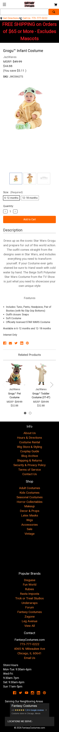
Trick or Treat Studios (29, 598)
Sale (29, 529)
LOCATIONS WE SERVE (20, 721)
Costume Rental (29, 442)
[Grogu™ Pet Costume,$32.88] (14, 374)
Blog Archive (29, 456)
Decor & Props (29, 511)
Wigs (29, 520)
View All (29, 626)
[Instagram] (32, 692)
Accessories (29, 524)
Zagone (30, 616)
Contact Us (29, 474)
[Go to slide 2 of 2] (30, 413)
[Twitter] (16, 343)
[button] (29, 710)
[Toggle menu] (4, 4)
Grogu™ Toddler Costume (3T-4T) (41, 395)
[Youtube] (26, 692)
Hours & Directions (29, 437)
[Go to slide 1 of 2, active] (25, 413)
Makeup (29, 506)
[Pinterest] (27, 343)
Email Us (29, 658)
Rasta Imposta (29, 594)
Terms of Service (29, 469)
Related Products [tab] (29, 355)
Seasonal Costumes (30, 497)
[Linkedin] (21, 343)
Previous (3, 385)
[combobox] (24, 12)
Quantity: (8, 206)
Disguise (29, 580)
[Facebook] (4, 343)
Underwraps (30, 603)
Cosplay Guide (29, 451)
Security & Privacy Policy (29, 465)
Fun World (29, 584)
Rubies (29, 589)
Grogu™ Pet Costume (14, 395)
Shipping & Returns (29, 460)
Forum (29, 607)
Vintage (29, 533)
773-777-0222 (29, 644)
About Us (29, 433)
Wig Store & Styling (29, 447)
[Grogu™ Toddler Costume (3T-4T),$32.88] (41, 374)
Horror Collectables (29, 502)
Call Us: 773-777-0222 (35, 18)
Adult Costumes (29, 488)
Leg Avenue (29, 621)
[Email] (10, 343)
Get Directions (11, 18)
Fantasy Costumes (29, 612)
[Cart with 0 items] (55, 4)
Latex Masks (29, 515)
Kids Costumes (29, 492)
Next (51, 385)
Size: (13, 192)
